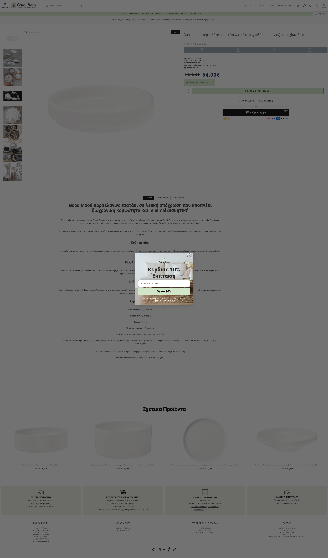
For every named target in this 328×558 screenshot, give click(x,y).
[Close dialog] (189, 256)
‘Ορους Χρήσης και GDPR (164, 301)
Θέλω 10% (164, 291)
